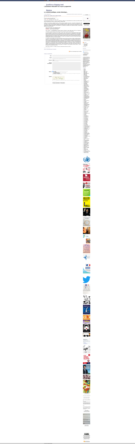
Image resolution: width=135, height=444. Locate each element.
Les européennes (86, 141)
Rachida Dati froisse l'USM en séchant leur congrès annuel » (74, 14)
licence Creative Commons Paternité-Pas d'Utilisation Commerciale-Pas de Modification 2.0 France (86, 438)
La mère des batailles (86, 106)
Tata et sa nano (86, 148)
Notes (48, 0)
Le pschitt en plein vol (86, 134)
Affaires (65, 0)
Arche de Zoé (85, 75)
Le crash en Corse (86, 127)
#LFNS (85, 69)
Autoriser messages (56, 73)
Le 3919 (85, 114)
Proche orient (85, 146)
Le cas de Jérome (86, 117)
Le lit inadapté (85, 129)
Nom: (51, 55)
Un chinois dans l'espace (87, 151)
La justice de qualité (86, 102)
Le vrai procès (85, 137)
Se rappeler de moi (56, 72)
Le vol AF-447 (85, 136)
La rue (84, 110)
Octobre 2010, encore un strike (87, 425)
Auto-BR (54, 71)
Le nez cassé (85, 130)
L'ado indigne (85, 83)
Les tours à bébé (86, 143)
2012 (84, 70)
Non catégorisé (86, 144)
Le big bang (85, 115)
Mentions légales (50, 443)
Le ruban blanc (86, 135)
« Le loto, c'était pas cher (47, 14)
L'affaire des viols (86, 85)
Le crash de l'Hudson (86, 126)
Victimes (69, 0)
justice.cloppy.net (55, 4)
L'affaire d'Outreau (86, 84)
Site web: (50, 60)
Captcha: (50, 76)
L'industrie (85, 91)
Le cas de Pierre (86, 118)
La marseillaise (86, 105)
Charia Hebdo (85, 77)
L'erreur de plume (86, 89)
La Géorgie (85, 101)
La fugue (85, 99)
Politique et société (86, 145)
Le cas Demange (86, 119)
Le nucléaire (85, 131)
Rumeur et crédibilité (86, 147)
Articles (87, 43)
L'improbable (85, 90)
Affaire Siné (85, 74)
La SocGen (85, 112)
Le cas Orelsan (86, 121)
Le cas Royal (85, 122)
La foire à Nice (85, 98)
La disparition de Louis (86, 97)
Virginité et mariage (86, 152)
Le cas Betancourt (86, 116)
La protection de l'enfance (86, 108)
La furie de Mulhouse (86, 100)
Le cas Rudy (85, 123)
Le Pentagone (85, 132)
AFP (47, 19)
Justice (45, 0)
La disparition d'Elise (86, 96)
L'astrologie (85, 87)
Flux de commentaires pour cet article (76, 51)
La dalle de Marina (86, 95)
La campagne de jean (86, 94)
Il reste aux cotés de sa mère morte (52, 15)
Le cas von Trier (86, 125)
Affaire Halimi (85, 72)
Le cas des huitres (86, 120)
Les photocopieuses (86, 142)
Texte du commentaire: (49, 63)
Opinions (58, 0)
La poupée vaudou (86, 107)
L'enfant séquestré (86, 88)
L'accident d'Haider (86, 82)
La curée (72, 0)
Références (54, 0)
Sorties (51, 0)
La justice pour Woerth (86, 104)
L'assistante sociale (86, 86)
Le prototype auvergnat (87, 133)
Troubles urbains (86, 149)
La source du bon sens (87, 113)
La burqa (85, 93)
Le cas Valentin (86, 124)
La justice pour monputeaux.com (86, 103)
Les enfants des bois (86, 140)
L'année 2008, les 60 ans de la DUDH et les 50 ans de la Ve (87, 411)
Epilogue (62, 0)
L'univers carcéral (86, 92)
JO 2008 (85, 80)
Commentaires (85, 44)
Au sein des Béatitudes (87, 76)
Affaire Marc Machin (86, 73)
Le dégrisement (86, 128)
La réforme (85, 109)
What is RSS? (84, 46)
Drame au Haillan (86, 78)
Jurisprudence (85, 81)
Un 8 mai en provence (86, 150)
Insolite (85, 79)
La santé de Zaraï (86, 111)
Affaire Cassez (86, 71)
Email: (51, 57)
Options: (50, 71)
